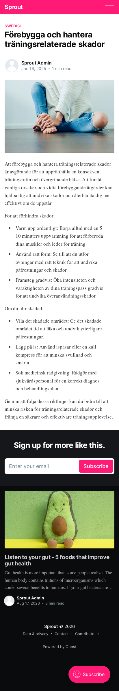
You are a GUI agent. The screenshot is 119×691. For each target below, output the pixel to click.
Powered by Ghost (60, 646)
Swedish (14, 26)
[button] (109, 7)
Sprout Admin (36, 63)
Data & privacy (35, 633)
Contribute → (87, 633)
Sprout (14, 6)
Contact (62, 633)
